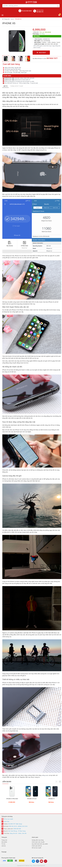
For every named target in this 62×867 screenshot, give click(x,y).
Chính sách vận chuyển (38, 842)
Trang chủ (4, 840)
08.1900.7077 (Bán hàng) (15, 824)
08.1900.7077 (40, 11)
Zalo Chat (6, 821)
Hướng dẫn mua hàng (38, 840)
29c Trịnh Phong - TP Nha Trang (17, 831)
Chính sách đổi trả (37, 846)
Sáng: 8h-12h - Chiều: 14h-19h (18, 833)
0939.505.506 (17, 828)
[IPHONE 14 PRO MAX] (12, 794)
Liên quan (6, 782)
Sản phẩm (4, 842)
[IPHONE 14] (51, 794)
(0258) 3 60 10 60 (22, 826)
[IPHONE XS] (5, 58)
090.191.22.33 (13, 826)
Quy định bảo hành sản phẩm (40, 844)
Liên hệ (3, 846)
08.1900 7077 (52, 58)
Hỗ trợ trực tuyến (8, 819)
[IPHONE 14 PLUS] (32, 794)
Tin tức (3, 844)
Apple (12, 19)
